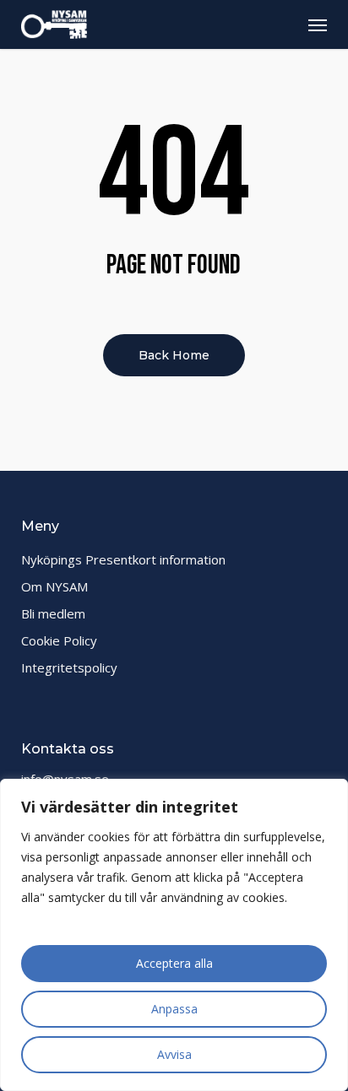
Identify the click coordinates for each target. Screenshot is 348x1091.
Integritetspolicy (69, 667)
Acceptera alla (174, 963)
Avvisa (174, 1054)
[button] (317, 24)
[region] (174, 935)
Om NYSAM (54, 586)
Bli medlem (53, 613)
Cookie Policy (59, 640)
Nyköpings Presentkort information (123, 559)
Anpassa (174, 1009)
